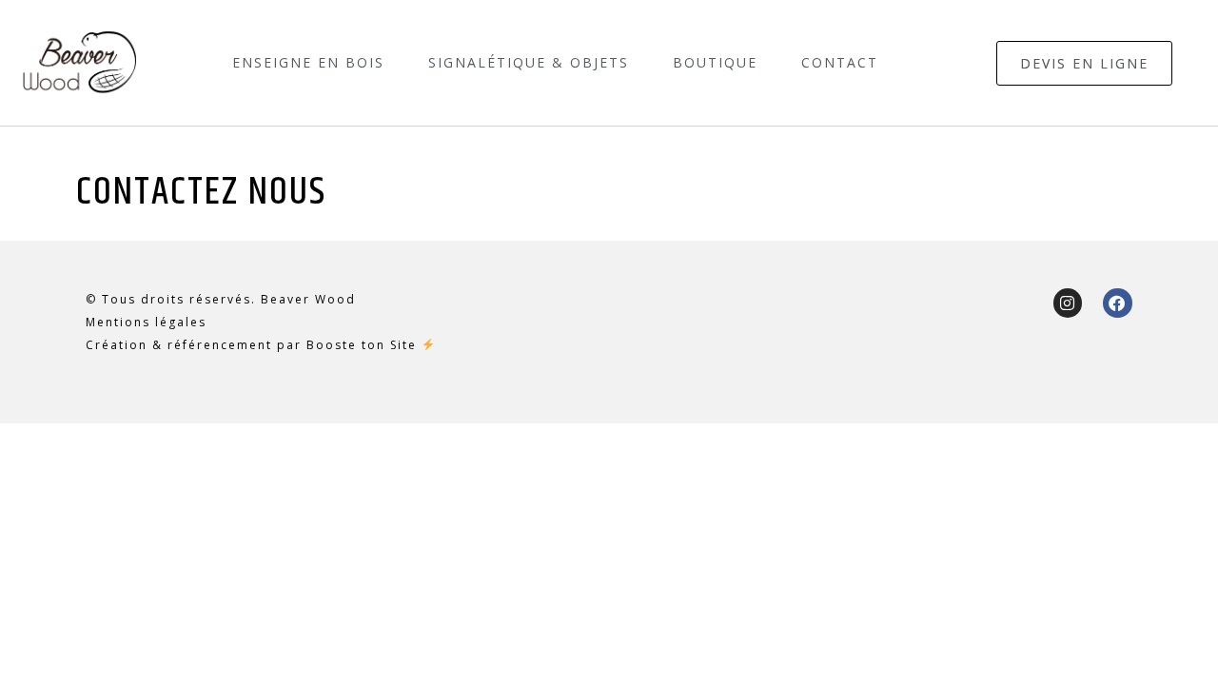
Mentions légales (146, 322)
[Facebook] (1117, 303)
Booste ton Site (361, 345)
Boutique (715, 62)
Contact (839, 62)
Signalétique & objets (528, 62)
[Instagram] (1068, 303)
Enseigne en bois (308, 62)
